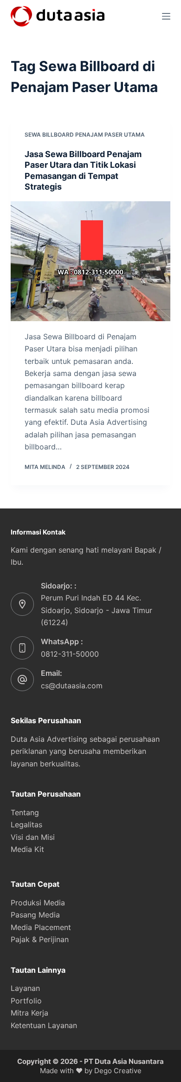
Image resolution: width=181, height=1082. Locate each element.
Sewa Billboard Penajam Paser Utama (85, 134)
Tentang (25, 812)
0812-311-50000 (70, 654)
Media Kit (27, 849)
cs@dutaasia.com (72, 685)
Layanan (25, 988)
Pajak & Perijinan (40, 939)
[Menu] (166, 16)
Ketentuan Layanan (44, 1025)
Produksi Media (38, 902)
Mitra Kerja (29, 1012)
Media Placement (41, 927)
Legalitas (26, 824)
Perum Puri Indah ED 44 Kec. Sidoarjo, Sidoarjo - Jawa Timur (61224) (96, 610)
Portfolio (26, 1000)
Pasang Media (35, 914)
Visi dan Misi (33, 837)
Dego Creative (118, 1070)
